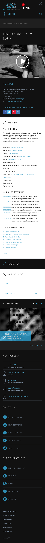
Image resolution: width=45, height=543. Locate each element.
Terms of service (9, 515)
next (37, 293)
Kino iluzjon (13, 491)
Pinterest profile (15, 425)
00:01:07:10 (7, 213)
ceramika (10, 101)
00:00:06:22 (7, 201)
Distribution (7, 519)
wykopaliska (18, 101)
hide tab (6, 253)
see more (35, 345)
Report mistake (28, 107)
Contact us (7, 523)
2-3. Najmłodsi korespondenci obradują (16, 234)
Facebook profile (15, 417)
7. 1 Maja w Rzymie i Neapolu (12, 242)
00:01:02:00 (7, 210)
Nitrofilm (12, 499)
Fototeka (12, 476)
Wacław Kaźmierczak (14, 159)
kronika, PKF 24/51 (21, 23)
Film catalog (7, 531)
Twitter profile (14, 448)
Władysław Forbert (25, 156)
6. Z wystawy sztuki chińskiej (12, 239)
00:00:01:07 (7, 196)
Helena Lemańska (17, 148)
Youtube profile (14, 440)
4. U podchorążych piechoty (12, 237)
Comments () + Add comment (12, 107)
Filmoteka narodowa (16, 468)
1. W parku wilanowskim (11, 232)
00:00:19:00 (7, 207)
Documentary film (8, 23)
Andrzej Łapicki (13, 153)
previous (10, 293)
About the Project (9, 511)
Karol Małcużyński (16, 151)
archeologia (20, 99)
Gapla (10, 483)
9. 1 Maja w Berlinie (9, 247)
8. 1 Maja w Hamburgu (10, 245)
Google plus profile (16, 433)
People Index (7, 527)
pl (40, 3)
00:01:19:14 (7, 218)
